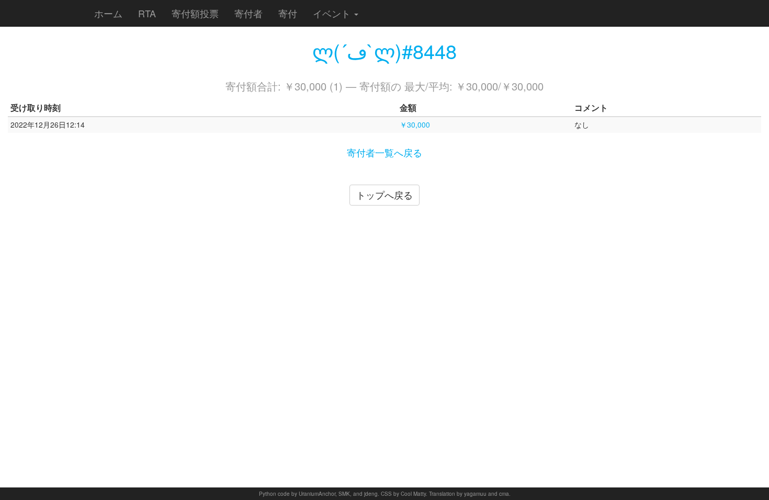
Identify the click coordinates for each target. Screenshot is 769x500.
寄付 (287, 13)
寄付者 (248, 13)
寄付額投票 (195, 13)
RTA (147, 13)
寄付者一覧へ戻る (384, 152)
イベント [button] (333, 13)
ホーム (108, 13)
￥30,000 (415, 124)
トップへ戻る (384, 194)
